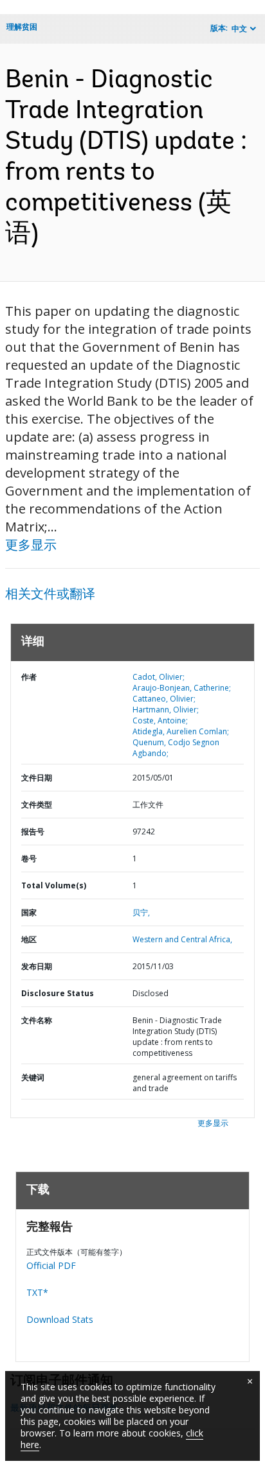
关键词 (32, 1077)
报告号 (32, 831)
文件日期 (36, 777)
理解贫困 (21, 26)
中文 (239, 28)
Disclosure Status (57, 993)
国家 (29, 912)
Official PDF (51, 1265)
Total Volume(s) (53, 885)
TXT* (37, 1292)
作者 (29, 676)
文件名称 (36, 1020)
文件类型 (36, 804)
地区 (29, 939)
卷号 (29, 858)
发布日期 (36, 966)
